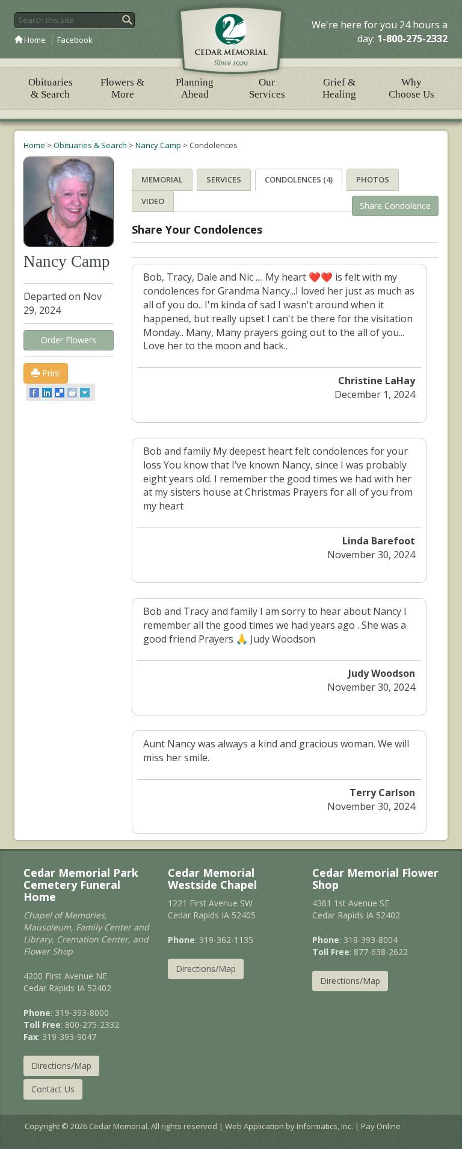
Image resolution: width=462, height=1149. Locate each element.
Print (50, 373)
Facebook (75, 39)
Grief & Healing (339, 88)
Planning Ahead (195, 88)
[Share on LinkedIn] (48, 392)
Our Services (267, 88)
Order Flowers (68, 340)
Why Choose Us (411, 88)
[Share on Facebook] (35, 392)
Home (34, 39)
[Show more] (85, 392)
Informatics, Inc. (325, 1126)
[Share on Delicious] (60, 392)
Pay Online (381, 1126)
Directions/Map (61, 1065)
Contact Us (53, 1089)
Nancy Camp (158, 145)
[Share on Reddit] (73, 392)
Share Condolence (395, 205)
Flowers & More (122, 88)
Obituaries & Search (50, 88)
